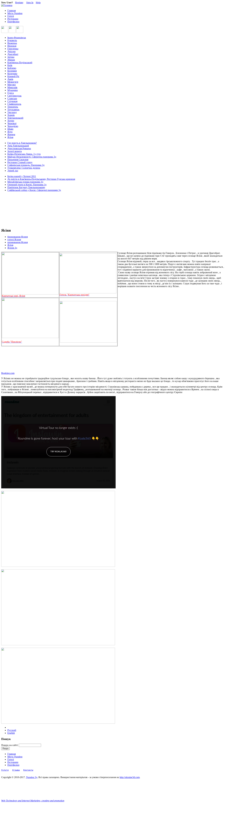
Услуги (5, 770)
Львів (10, 79)
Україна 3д (31, 777)
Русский (11, 730)
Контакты (28, 770)
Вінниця (11, 46)
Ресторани (12, 19)
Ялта (9, 131)
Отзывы (16, 770)
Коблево (11, 68)
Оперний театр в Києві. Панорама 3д (26, 184)
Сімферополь (14, 104)
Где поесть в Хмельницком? (22, 143)
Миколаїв (12, 87)
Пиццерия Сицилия (17, 159)
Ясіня (10, 137)
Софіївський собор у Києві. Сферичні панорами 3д (34, 190)
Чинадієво (12, 126)
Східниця (12, 101)
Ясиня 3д (12, 247)
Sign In (29, 2)
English (11, 733)
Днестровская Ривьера (19, 148)
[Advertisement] (15, 210)
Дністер (11, 51)
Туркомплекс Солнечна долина (23, 168)
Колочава (12, 73)
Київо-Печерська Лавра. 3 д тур (24, 154)
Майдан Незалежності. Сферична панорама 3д (31, 156)
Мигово (11, 84)
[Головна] (6, 5)
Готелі (10, 16)
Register (19, 2)
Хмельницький (15, 118)
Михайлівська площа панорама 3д (25, 182)
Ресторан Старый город (19, 162)
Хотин (10, 120)
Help (38, 2)
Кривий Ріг (13, 76)
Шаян (10, 129)
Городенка (12, 48)
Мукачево (12, 90)
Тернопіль (12, 106)
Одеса (10, 93)
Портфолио (13, 21)
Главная (11, 10)
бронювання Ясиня (17, 236)
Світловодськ (14, 95)
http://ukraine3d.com (130, 777)
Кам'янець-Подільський (19, 62)
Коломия (12, 71)
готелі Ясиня (14, 239)
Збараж (11, 59)
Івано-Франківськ (16, 37)
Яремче (11, 134)
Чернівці (11, 123)
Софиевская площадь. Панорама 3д (25, 165)
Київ (9, 65)
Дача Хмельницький (18, 145)
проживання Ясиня (17, 242)
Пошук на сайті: (10, 745)
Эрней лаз (12, 170)
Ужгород (12, 112)
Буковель (12, 40)
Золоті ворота (14, 151)
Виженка (12, 43)
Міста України (14, 13)
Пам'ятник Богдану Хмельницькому (26, 187)
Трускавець (13, 109)
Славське (12, 98)
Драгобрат (12, 54)
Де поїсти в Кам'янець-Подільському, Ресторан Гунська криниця (41, 179)
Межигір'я (12, 82)
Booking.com (7, 373)
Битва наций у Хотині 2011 (21, 176)
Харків (11, 115)
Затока (10, 57)
